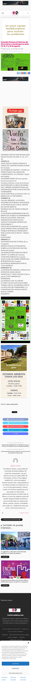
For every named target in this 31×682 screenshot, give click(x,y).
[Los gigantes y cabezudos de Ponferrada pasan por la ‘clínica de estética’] (15, 541)
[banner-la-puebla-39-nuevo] (15, 30)
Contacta (22, 637)
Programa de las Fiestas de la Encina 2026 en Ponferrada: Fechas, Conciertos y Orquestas (14, 581)
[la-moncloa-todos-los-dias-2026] (14, 385)
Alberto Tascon (6, 48)
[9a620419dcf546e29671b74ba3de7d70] (14, 358)
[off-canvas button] (3, 13)
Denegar (15, 668)
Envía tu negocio (12, 637)
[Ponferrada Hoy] (14, 610)
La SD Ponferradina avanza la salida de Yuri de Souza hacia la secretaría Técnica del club (15, 452)
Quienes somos (6, 600)
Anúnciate (5, 634)
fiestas (8, 404)
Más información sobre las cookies (19, 634)
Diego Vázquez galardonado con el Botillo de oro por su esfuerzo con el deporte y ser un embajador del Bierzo (15, 445)
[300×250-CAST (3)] (15, 117)
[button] (28, 643)
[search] (28, 13)
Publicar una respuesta (10, 519)
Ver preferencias (15, 673)
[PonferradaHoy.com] (15, 13)
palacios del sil (14, 404)
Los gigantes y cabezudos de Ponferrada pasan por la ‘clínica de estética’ (13, 552)
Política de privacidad (16, 640)
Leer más (5, 556)
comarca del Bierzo (18, 631)
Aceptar (15, 663)
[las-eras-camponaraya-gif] (15, 140)
